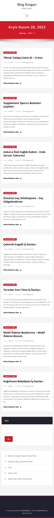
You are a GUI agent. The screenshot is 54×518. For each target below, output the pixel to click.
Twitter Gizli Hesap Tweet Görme (20, 479)
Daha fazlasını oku (11, 83)
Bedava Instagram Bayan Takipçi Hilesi (22, 456)
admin (10, 62)
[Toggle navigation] (27, 15)
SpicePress (41, 510)
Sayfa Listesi (12, 473)
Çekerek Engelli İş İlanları (19, 244)
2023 (30, 33)
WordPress (26, 510)
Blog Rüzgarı (27, 4)
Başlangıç (22, 33)
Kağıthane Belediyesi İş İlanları (23, 381)
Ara (6, 420)
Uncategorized (28, 62)
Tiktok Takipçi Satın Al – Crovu (23, 57)
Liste (9, 467)
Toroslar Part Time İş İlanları (21, 290)
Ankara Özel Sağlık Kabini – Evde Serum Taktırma (24, 153)
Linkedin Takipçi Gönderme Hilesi (20, 461)
